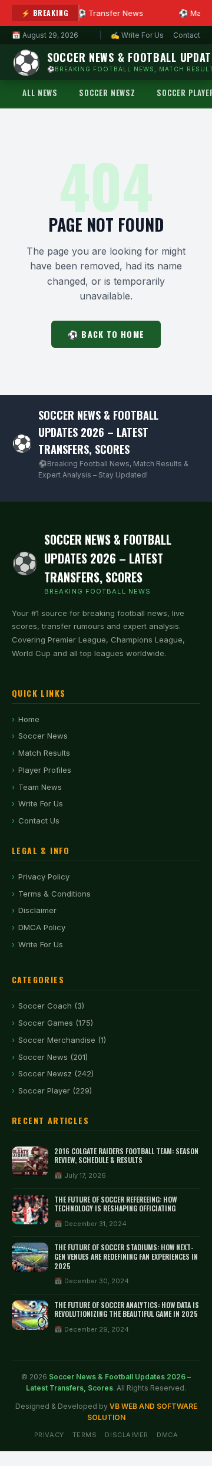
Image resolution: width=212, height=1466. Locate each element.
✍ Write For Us (137, 35)
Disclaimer (37, 910)
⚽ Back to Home (106, 334)
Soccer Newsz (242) (56, 1073)
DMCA (167, 1435)
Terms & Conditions (54, 893)
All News (40, 92)
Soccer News (43, 735)
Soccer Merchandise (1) (62, 1040)
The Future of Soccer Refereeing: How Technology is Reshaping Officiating (115, 1204)
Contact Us (38, 820)
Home (28, 719)
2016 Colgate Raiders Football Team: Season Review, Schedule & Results (126, 1155)
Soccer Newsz (107, 92)
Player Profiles (44, 770)
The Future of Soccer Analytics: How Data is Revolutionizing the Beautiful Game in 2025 (126, 1309)
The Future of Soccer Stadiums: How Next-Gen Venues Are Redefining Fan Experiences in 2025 (126, 1256)
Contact (186, 35)
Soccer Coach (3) (51, 1005)
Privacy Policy (43, 876)
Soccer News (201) (53, 1057)
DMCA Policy (41, 927)
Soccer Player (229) (55, 1090)
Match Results (44, 752)
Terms (84, 1435)
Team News (40, 787)
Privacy (49, 1435)
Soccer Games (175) (55, 1022)
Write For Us (40, 803)
